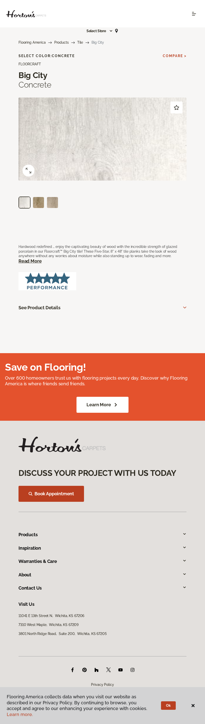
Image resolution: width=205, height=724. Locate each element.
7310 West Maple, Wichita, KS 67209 (48, 625)
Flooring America (32, 42)
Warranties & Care (37, 561)
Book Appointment (54, 493)
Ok (168, 706)
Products (61, 42)
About (24, 574)
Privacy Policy (102, 685)
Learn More (98, 404)
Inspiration (29, 548)
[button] (99, 31)
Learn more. (20, 714)
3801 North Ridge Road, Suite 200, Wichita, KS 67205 (62, 634)
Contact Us (30, 588)
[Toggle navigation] (194, 14)
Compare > (174, 56)
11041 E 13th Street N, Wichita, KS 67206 (51, 616)
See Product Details (39, 307)
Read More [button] (30, 261)
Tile (80, 42)
